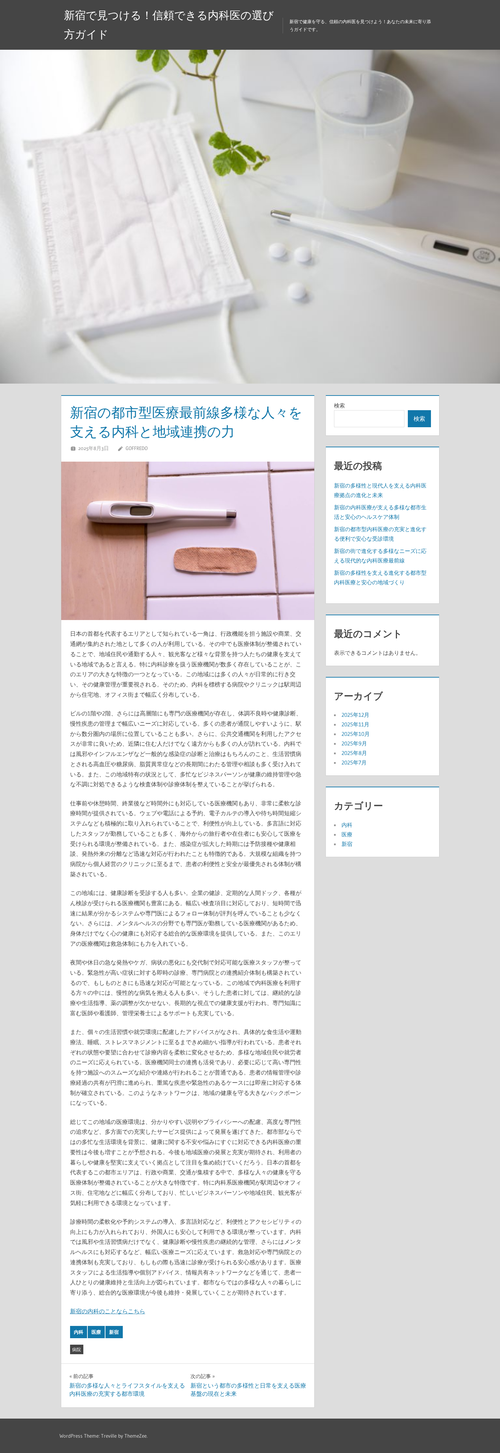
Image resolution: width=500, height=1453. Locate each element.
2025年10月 (355, 733)
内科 (78, 1332)
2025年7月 (354, 762)
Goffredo (137, 448)
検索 (339, 405)
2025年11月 (355, 724)
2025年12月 (355, 714)
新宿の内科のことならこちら (107, 1311)
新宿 (114, 1332)
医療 (96, 1332)
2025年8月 (354, 752)
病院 (76, 1349)
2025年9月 (354, 743)
